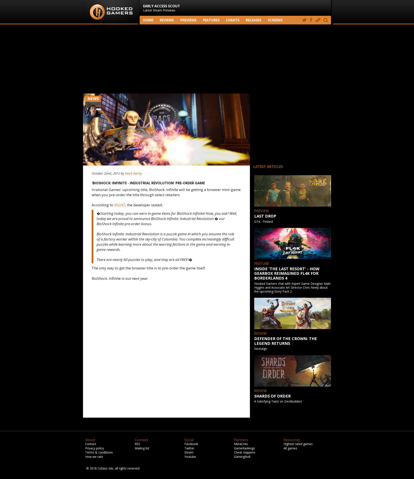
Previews (188, 20)
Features (211, 20)
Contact (90, 444)
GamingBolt (242, 457)
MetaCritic (241, 444)
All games (290, 448)
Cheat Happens (244, 452)
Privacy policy (94, 448)
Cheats (232, 20)
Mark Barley (133, 173)
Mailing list (142, 448)
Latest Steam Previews (161, 8)
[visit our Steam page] (318, 20)
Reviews (167, 20)
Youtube (190, 457)
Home (148, 20)
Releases (253, 20)
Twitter (189, 448)
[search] (326, 20)
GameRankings (244, 448)
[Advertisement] (207, 59)
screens (275, 20)
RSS (137, 444)
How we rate (94, 457)
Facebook (191, 444)
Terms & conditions (99, 452)
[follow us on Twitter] (304, 20)
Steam (188, 452)
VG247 (119, 204)
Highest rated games (298, 444)
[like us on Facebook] (311, 20)
